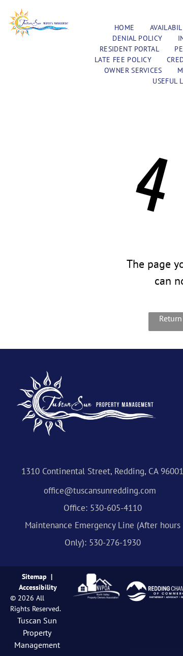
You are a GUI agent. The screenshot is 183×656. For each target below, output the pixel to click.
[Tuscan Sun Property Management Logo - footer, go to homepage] (86, 375)
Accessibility (38, 587)
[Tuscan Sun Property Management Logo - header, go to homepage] (39, 14)
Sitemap (34, 576)
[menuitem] (124, 27)
